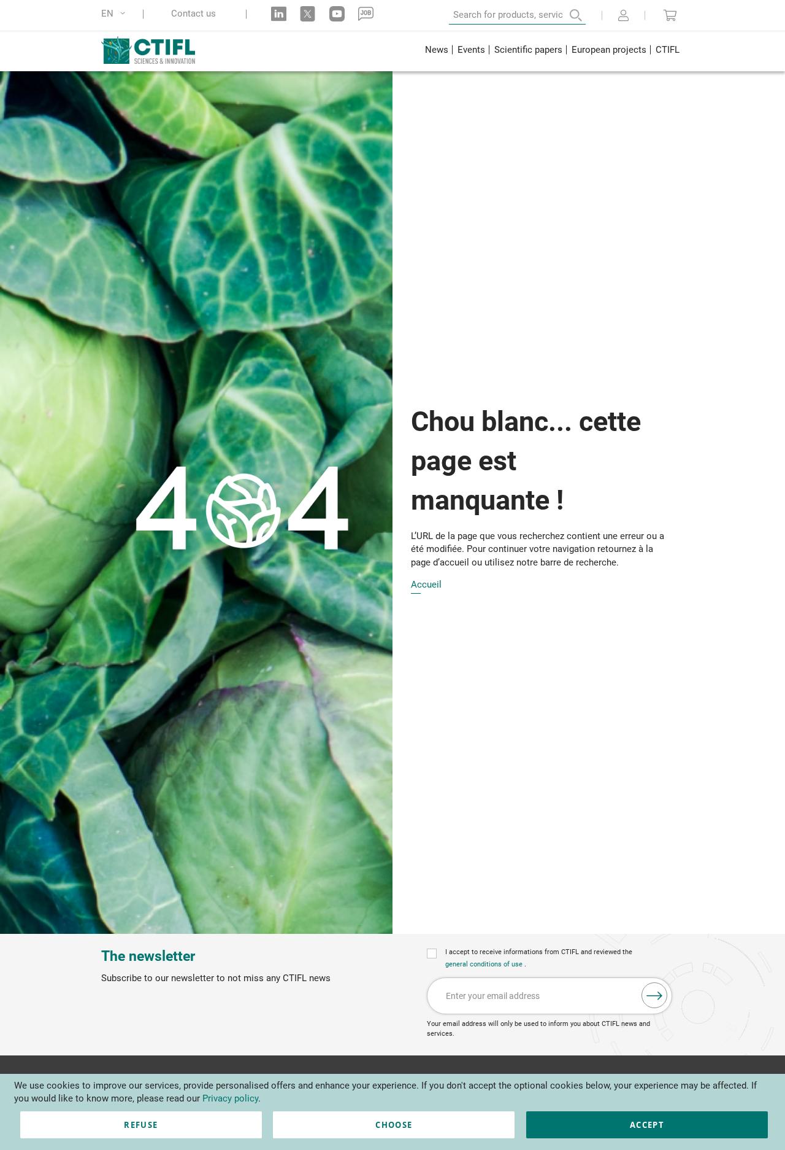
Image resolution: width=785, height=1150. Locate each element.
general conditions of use (484, 964)
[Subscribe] (654, 995)
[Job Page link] (365, 13)
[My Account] (623, 16)
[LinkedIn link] (278, 13)
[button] (115, 13)
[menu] (552, 51)
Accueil (426, 585)
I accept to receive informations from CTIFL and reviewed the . (538, 958)
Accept (647, 1124)
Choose (393, 1124)
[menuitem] (436, 51)
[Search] (567, 15)
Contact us (193, 13)
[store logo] (157, 49)
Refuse (141, 1124)
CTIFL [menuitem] (668, 49)
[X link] (307, 13)
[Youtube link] (337, 13)
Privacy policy (230, 1098)
